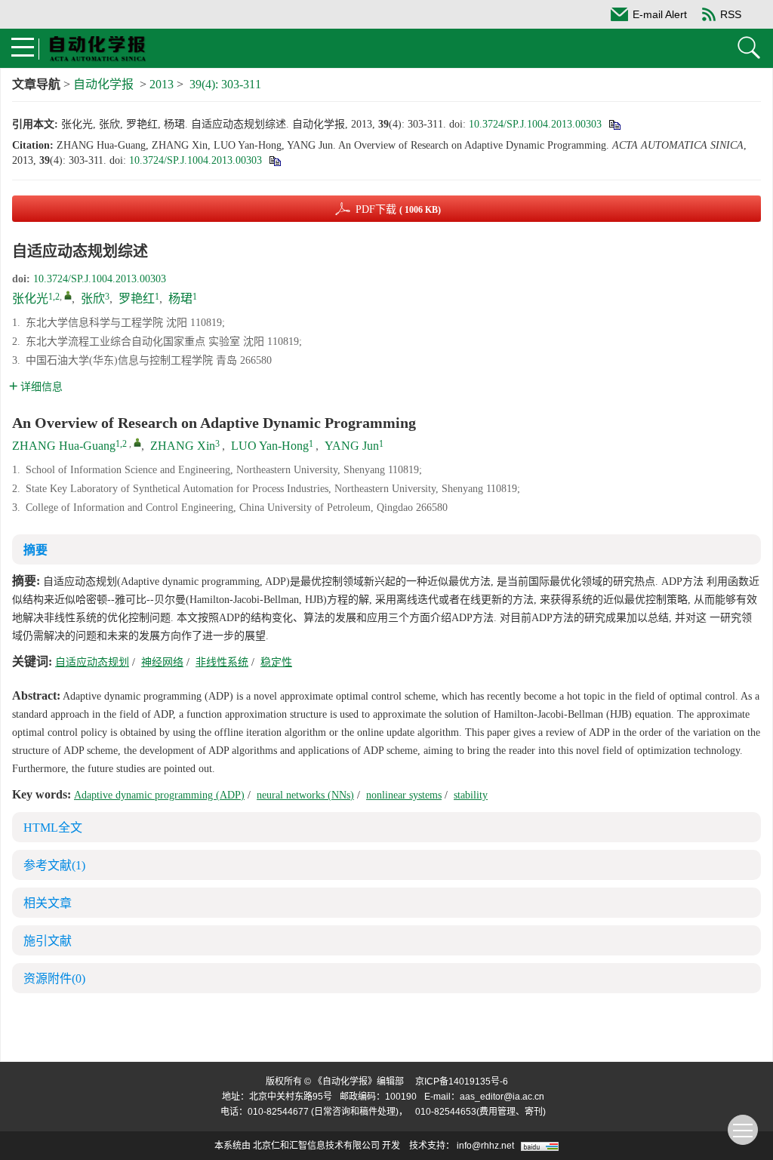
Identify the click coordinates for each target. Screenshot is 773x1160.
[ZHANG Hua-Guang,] (137, 442)
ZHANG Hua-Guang (63, 445)
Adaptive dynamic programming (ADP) (159, 795)
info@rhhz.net (485, 1145)
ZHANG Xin (182, 445)
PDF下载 (398, 209)
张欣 (93, 298)
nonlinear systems (404, 795)
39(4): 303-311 (225, 84)
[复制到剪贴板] (614, 124)
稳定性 (276, 662)
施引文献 (47, 940)
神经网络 (162, 662)
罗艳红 (137, 298)
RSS (730, 14)
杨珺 (180, 298)
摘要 (35, 549)
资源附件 (54, 978)
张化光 (30, 298)
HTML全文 (52, 827)
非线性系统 (222, 662)
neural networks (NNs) (305, 795)
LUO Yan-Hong (270, 445)
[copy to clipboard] (274, 160)
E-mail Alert (660, 14)
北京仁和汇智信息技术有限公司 (316, 1145)
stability (471, 795)
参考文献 (54, 865)
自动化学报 (103, 84)
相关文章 (47, 903)
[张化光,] (68, 295)
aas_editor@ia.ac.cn (502, 1096)
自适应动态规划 (92, 662)
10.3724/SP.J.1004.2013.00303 (535, 124)
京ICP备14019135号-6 (461, 1081)
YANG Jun (352, 445)
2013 (161, 84)
